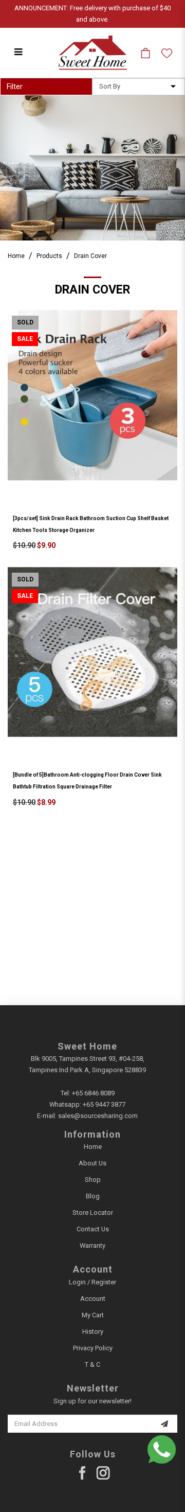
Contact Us (93, 1229)
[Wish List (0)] (166, 53)
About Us (92, 1163)
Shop (93, 1179)
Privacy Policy (93, 1348)
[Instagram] (103, 1473)
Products (49, 256)
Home (16, 256)
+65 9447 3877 (104, 1104)
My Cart (93, 1315)
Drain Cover (90, 256)
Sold (25, 322)
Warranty (92, 1245)
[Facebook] (82, 1473)
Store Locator (92, 1212)
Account (92, 1298)
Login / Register (92, 1282)
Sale (25, 338)
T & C (92, 1364)
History (92, 1331)
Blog (93, 1196)
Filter (15, 86)
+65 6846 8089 (93, 1093)
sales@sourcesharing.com (98, 1116)
